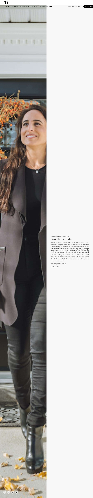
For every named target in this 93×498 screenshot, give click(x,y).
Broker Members (25, 6)
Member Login (72, 6)
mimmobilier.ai (45, 6)
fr (79, 6)
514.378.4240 (54, 266)
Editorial (34, 6)
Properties (15, 6)
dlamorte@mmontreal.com (58, 263)
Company (7, 6)
